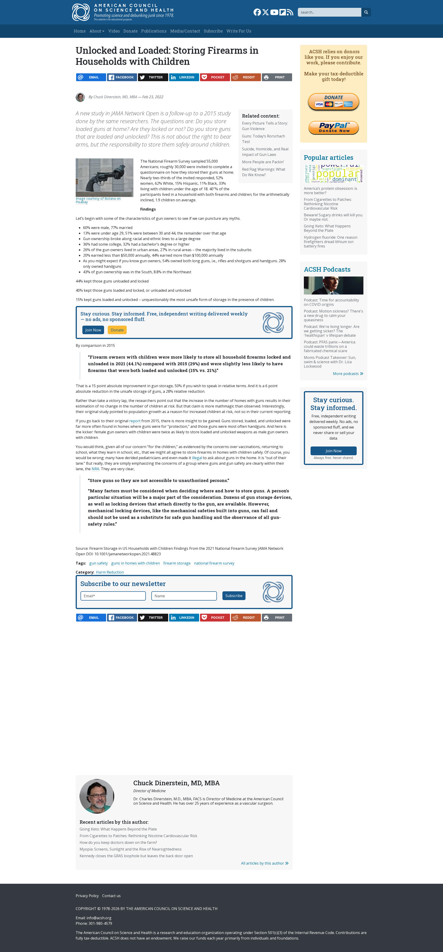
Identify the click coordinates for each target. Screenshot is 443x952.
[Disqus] (184, 687)
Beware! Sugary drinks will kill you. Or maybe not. (333, 217)
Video (114, 31)
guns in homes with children (135, 563)
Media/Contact (185, 31)
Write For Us (238, 31)
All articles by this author (263, 863)
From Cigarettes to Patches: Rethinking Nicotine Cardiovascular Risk (138, 835)
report (135, 420)
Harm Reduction (110, 572)
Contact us (111, 895)
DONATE (333, 97)
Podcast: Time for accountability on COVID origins (331, 302)
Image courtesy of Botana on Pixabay (98, 200)
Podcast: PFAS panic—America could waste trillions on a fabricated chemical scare (329, 346)
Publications (154, 31)
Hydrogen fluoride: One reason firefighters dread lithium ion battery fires (330, 242)
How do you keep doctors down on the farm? (118, 842)
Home (80, 31)
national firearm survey (214, 563)
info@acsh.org (99, 917)
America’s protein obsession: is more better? (330, 190)
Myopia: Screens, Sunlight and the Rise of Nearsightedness (131, 849)
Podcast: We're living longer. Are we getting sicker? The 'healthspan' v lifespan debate (331, 331)
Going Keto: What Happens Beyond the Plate (118, 829)
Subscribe (213, 31)
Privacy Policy (87, 895)
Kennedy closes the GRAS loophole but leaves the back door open (136, 855)
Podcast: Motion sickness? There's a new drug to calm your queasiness (333, 315)
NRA (95, 468)
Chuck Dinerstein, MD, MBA (115, 96)
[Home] (127, 12)
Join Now (93, 330)
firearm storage (177, 563)
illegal (197, 457)
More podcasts (346, 373)
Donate (130, 31)
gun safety (98, 563)
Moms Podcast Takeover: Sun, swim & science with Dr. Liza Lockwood (330, 362)
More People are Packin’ (263, 161)
